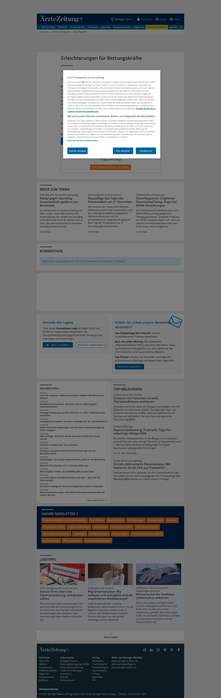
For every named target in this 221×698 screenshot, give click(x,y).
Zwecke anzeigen (77, 150)
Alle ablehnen (123, 150)
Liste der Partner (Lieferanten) (82, 140)
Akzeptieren (146, 150)
